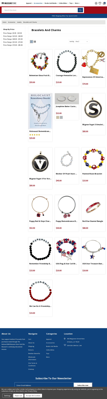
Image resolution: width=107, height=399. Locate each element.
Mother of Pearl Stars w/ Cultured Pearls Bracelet (67, 174)
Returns (31, 350)
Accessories (38, 3)
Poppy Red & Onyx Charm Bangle (40, 221)
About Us (31, 343)
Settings (7, 395)
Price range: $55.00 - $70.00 (13, 42)
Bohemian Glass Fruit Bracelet (40, 75)
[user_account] (95, 3)
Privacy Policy (32, 391)
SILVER (61, 117)
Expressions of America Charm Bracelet (93, 77)
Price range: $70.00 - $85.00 (13, 45)
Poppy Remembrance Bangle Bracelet (67, 221)
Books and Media (50, 3)
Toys (71, 3)
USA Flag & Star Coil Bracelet (67, 264)
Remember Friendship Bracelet (40, 264)
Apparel (28, 3)
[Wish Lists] (100, 3)
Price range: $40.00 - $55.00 (13, 39)
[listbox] (82, 41)
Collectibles (63, 3)
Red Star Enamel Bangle (92, 221)
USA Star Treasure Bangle (93, 264)
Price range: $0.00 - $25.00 (12, 33)
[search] (80, 10)
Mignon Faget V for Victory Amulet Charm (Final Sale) (40, 179)
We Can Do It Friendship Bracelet (40, 306)
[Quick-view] (40, 59)
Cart (29, 339)
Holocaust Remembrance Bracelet (40, 131)
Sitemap (31, 369)
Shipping (31, 346)
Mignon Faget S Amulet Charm (93, 124)
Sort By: (72, 41)
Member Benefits (34, 353)
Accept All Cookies (33, 395)
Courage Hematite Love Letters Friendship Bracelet (67, 75)
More (76, 3)
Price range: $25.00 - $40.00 (13, 36)
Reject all (18, 395)
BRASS (57, 117)
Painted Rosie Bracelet (92, 174)
